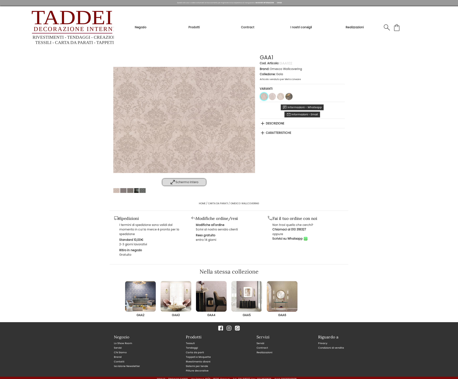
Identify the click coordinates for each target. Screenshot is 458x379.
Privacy (322, 343)
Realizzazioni (355, 27)
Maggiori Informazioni (264, 3)
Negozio (140, 27)
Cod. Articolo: (269, 63)
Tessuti (190, 343)
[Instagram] (229, 328)
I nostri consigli (301, 27)
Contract (247, 27)
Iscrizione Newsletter (127, 366)
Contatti (119, 361)
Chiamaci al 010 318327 (289, 229)
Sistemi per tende (197, 366)
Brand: (264, 69)
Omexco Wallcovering (286, 69)
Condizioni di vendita (331, 347)
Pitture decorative (197, 370)
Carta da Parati (218, 203)
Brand (118, 357)
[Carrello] (397, 27)
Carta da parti (195, 352)
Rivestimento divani (198, 361)
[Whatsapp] (237, 328)
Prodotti (194, 27)
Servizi (118, 347)
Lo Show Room (123, 343)
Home (202, 203)
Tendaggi (192, 347)
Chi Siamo (120, 352)
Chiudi (279, 3)
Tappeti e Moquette (198, 357)
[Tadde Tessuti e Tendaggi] (72, 27)
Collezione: (268, 74)
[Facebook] (220, 328)
